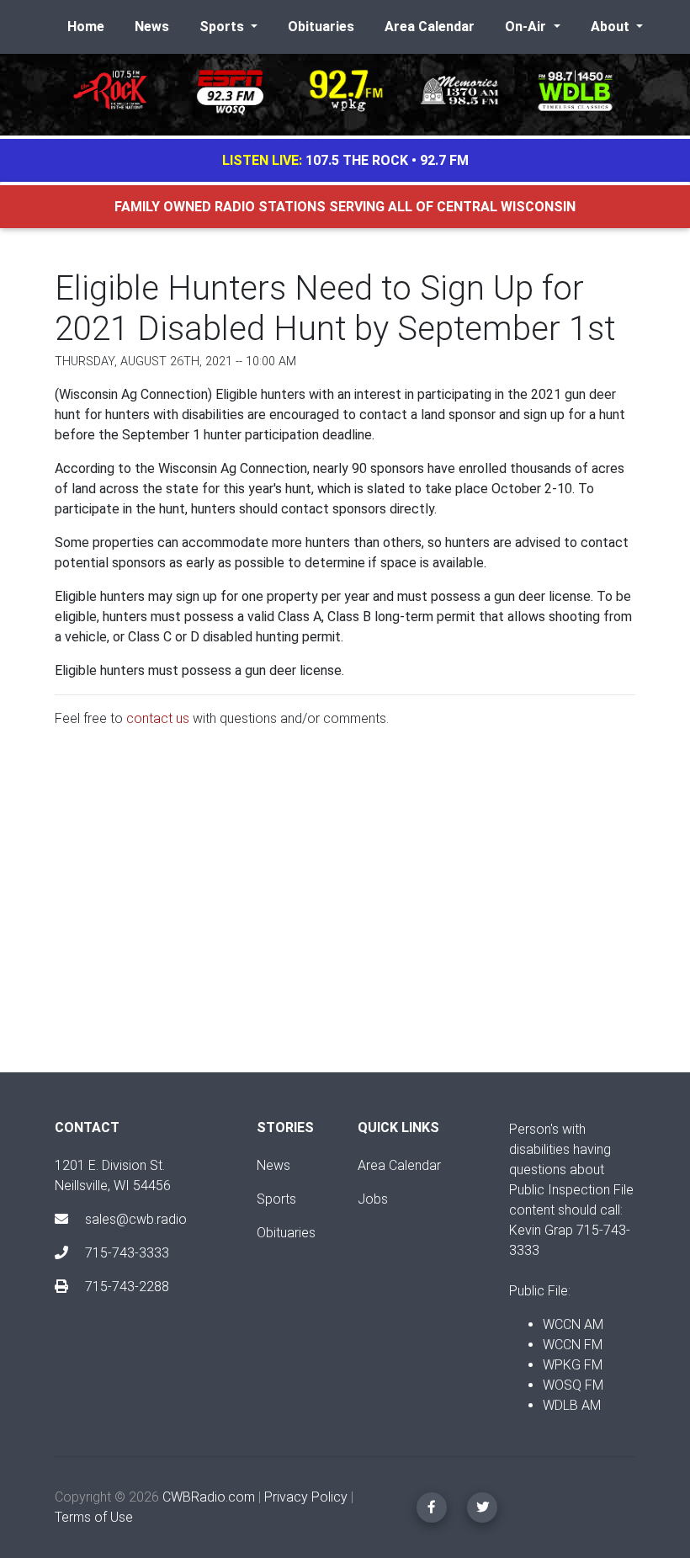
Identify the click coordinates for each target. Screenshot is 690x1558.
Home (85, 27)
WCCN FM (572, 1345)
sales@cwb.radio (136, 1219)
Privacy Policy (306, 1497)
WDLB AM (572, 1405)
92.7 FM (444, 160)
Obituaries (321, 27)
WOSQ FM (573, 1385)
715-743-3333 (125, 1253)
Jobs (373, 1199)
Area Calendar (430, 27)
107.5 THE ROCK (356, 160)
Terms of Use (94, 1517)
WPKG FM (572, 1365)
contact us (157, 718)
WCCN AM (573, 1324)
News (152, 27)
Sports (276, 1199)
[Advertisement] (345, 914)
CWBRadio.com (208, 1497)
